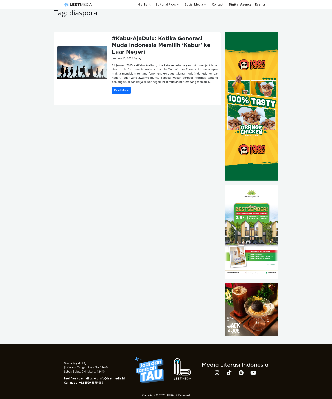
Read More (121, 90)
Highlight (144, 4)
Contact (218, 4)
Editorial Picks (166, 4)
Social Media (194, 4)
